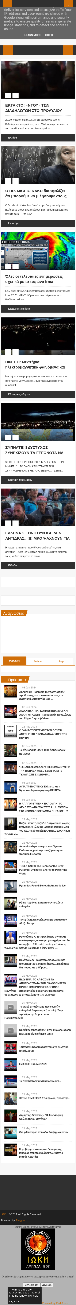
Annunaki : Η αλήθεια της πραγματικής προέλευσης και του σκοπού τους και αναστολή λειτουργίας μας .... (42, 696)
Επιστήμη (13, 223)
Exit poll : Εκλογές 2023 (33, 1064)
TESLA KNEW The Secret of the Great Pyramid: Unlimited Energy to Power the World (43, 870)
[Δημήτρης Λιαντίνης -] (10, 1116)
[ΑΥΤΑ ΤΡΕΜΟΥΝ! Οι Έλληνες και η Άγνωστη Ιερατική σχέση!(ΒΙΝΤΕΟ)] (10, 787)
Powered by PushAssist (55, 1303)
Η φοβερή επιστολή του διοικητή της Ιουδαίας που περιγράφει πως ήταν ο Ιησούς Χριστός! (41, 1153)
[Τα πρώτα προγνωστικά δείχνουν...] (10, 1081)
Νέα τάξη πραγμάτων (20, 479)
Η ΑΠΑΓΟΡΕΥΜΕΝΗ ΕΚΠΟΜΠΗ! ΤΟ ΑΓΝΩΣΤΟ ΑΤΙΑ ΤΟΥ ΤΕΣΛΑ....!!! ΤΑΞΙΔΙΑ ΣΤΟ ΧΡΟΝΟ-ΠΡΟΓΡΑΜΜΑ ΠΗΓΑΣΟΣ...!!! (43, 807)
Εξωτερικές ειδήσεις (19, 308)
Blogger (20, 1220)
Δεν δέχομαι (31, 1284)
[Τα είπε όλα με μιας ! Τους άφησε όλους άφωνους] (10, 750)
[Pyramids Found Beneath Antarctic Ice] (10, 886)
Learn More (32, 35)
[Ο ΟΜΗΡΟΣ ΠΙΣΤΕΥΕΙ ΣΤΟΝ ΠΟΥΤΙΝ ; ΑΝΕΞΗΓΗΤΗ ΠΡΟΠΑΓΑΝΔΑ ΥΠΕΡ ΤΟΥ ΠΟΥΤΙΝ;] (10, 731)
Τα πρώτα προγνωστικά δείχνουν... (40, 1081)
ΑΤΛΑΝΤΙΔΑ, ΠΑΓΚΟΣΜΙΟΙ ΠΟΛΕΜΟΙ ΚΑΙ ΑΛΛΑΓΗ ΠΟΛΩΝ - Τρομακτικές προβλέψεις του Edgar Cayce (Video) (45, 714)
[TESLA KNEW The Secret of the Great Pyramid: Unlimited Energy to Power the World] (10, 866)
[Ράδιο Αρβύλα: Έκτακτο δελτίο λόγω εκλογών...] (10, 903)
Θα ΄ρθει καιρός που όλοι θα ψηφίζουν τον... (44, 1132)
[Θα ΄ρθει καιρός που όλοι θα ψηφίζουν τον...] (10, 1133)
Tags (61, 661)
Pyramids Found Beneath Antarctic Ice (42, 885)
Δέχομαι (47, 1284)
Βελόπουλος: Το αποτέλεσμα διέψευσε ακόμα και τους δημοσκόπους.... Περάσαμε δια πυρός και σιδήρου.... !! (44, 964)
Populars (14, 660)
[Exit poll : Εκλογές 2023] (10, 1064)
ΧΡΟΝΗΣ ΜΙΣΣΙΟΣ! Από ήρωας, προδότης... (44, 1098)
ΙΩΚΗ (4, 1214)
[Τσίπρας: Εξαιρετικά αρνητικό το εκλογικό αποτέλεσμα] (10, 1047)
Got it (49, 35)
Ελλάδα (12, 137)
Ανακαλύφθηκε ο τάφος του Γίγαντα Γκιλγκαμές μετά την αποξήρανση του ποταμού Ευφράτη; (41, 850)
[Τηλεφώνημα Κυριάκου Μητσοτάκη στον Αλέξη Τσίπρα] (10, 920)
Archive (38, 661)
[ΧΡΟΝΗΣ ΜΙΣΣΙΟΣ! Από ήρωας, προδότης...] (10, 1098)
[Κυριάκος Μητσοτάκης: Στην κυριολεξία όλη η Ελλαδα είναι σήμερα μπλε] (10, 1030)
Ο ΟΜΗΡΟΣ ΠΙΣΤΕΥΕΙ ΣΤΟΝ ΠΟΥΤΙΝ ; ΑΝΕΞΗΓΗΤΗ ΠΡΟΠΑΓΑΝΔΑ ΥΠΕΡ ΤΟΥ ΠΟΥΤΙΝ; (43, 734)
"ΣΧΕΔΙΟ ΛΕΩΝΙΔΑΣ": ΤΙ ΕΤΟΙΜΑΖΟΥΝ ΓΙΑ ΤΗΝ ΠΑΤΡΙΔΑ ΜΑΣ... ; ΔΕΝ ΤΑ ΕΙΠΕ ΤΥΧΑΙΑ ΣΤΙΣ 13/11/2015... (45, 771)
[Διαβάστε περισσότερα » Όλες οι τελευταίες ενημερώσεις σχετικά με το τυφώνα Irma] (34, 232)
